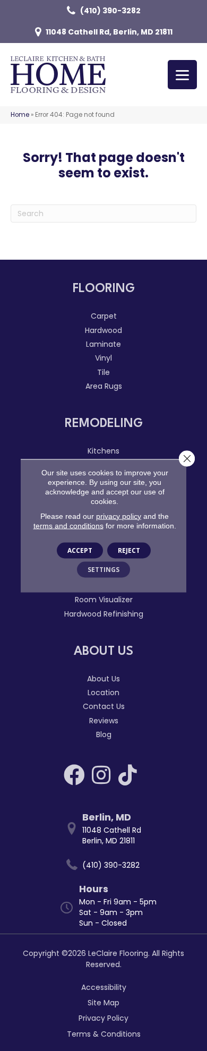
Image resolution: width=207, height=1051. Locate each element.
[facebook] (74, 774)
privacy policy (118, 515)
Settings (103, 569)
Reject (129, 549)
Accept (79, 549)
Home (20, 114)
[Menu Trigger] (182, 74)
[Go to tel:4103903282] (109, 865)
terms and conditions (68, 525)
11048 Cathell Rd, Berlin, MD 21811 (109, 32)
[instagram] (101, 774)
